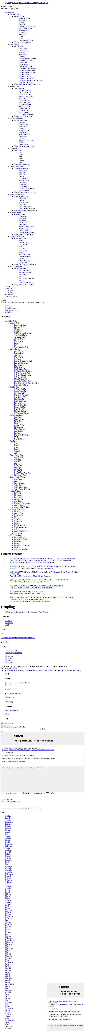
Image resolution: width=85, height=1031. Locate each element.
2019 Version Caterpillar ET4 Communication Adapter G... (30, 601)
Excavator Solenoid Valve (71, 670)
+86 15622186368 (11, 710)
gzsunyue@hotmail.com (13, 653)
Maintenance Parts (11, 310)
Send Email (5, 725)
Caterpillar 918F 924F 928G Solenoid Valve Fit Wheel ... (30, 582)
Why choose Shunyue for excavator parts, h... (18, 638)
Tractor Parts (18, 670)
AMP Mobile (12, 668)
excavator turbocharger (53, 670)
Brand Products (10, 308)
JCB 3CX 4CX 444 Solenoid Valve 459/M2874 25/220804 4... (32, 568)
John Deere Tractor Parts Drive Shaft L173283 (26, 593)
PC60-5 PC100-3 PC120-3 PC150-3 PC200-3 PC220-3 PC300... (33, 562)
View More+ (5, 642)
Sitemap (4, 668)
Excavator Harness (30, 670)
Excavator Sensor (7, 670)
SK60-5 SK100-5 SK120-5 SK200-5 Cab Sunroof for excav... (31, 588)
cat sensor (41, 670)
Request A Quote (7, 6)
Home (7, 306)
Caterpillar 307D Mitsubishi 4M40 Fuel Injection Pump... (30, 576)
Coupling (8, 312)
